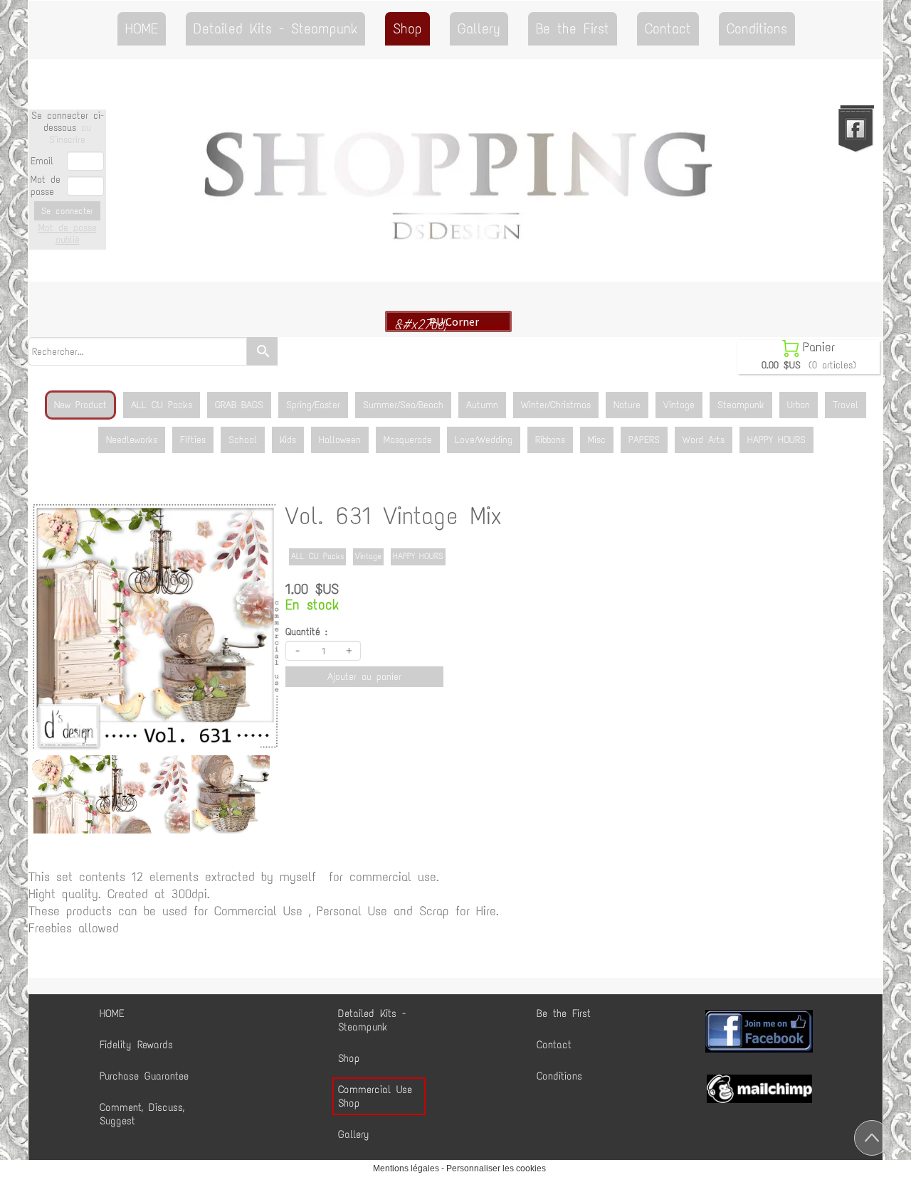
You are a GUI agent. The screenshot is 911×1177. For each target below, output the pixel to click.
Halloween (340, 440)
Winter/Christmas (556, 405)
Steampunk (740, 405)
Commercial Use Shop (375, 1096)
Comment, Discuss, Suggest (142, 1114)
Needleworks (131, 440)
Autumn (482, 405)
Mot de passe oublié (67, 234)
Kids (288, 440)
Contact (668, 28)
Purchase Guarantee (144, 1076)
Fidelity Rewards (136, 1044)
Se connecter (67, 211)
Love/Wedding (483, 440)
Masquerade (408, 440)
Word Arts (704, 440)
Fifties (193, 440)
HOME (141, 28)
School (242, 440)
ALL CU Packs (161, 405)
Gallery (479, 28)
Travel (845, 405)
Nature (627, 405)
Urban (798, 405)
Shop (407, 28)
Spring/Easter (313, 405)
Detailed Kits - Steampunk (275, 28)
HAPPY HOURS (776, 440)
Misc (597, 440)
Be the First (572, 28)
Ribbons (550, 440)
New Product (80, 405)
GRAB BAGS (239, 405)
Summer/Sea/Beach (403, 405)
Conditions (757, 28)
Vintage (679, 405)
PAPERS (644, 440)
